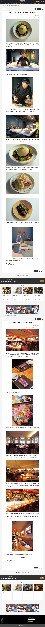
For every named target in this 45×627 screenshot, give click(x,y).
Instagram (2, 619)
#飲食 (32, 17)
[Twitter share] (38, 9)
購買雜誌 (31, 3)
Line (1, 620)
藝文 (17, 3)
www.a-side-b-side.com (10, 267)
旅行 (5, 3)
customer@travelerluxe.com (22, 626)
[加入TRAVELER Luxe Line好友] (39, 1)
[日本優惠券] (22, 309)
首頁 (3, 5)
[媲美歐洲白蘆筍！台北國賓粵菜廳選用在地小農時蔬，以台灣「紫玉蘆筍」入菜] (17, 294)
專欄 (23, 3)
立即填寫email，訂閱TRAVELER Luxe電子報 (31, 618)
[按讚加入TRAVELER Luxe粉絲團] (36, 1)
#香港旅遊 (38, 17)
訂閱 (42, 280)
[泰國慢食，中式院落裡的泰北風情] (38, 294)
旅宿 (11, 3)
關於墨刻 (39, 3)
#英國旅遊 (32, 327)
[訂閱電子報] (41, 1)
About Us (2, 617)
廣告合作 (35, 3)
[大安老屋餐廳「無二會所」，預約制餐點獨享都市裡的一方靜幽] (28, 592)
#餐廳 (35, 17)
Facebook (2, 618)
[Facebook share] (35, 9)
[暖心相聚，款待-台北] (28, 294)
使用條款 (2, 622)
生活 (14, 3)
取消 (31, 621)
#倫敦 (26, 327)
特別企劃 (26, 3)
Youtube (2, 621)
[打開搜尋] (43, 1)
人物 (20, 3)
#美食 (29, 17)
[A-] (3, 9)
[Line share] (42, 9)
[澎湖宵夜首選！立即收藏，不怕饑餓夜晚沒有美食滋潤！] (38, 592)
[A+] (5, 9)
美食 (8, 3)
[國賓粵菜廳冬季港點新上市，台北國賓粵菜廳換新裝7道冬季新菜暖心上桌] (6, 294)
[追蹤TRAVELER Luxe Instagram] (38, 1)
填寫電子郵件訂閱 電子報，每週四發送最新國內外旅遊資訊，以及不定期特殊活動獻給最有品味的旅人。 (13, 280)
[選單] (1, 1)
